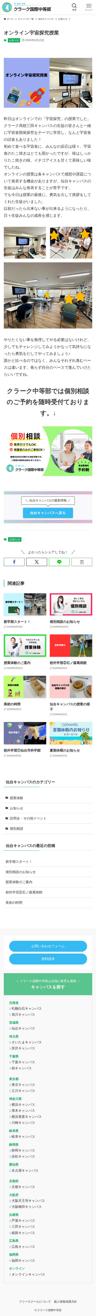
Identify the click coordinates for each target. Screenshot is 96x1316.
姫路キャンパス (23, 1233)
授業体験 (16, 798)
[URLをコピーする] (81, 562)
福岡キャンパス (23, 1260)
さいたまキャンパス (27, 1042)
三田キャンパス (23, 1226)
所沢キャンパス (23, 1048)
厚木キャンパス (23, 1110)
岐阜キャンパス (23, 1136)
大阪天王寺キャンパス (28, 1200)
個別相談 (16, 828)
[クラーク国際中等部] (26, 7)
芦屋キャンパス (23, 1220)
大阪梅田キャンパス (27, 1207)
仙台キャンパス (23, 1028)
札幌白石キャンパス (27, 1008)
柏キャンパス (22, 1068)
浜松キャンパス (23, 1156)
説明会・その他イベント (28, 818)
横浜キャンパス (23, 1104)
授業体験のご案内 (19, 882)
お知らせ (14, 40)
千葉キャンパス (23, 1062)
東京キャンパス (23, 1084)
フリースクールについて (35, 1301)
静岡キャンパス (23, 1150)
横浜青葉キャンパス (27, 1116)
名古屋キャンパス (25, 1170)
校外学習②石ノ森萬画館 (24, 892)
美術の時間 (14, 902)
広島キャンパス (23, 1247)
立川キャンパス (23, 1091)
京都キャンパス (23, 1187)
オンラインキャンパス (28, 1274)
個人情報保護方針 (65, 1301)
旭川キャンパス (23, 1014)
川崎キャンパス (23, 1122)
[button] (74, 7)
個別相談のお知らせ (21, 872)
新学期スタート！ (19, 861)
